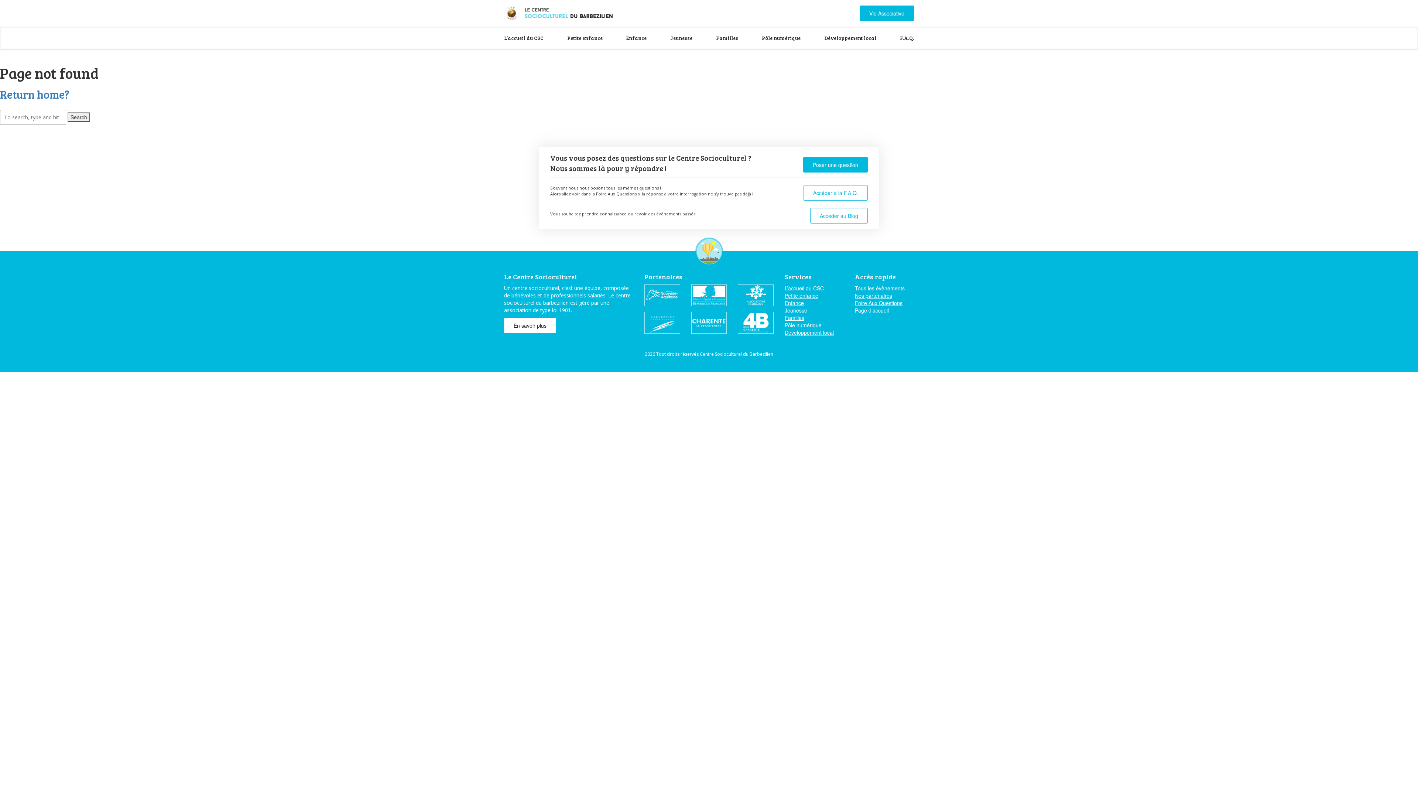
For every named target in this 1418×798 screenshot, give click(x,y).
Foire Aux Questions (878, 303)
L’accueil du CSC (524, 37)
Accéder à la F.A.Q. (835, 193)
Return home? (34, 94)
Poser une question (835, 164)
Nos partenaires (873, 295)
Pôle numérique (781, 37)
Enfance (636, 37)
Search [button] (79, 117)
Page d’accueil (872, 310)
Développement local (850, 37)
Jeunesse (681, 37)
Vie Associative (886, 13)
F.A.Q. (907, 37)
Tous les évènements (880, 288)
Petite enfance (585, 37)
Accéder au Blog (839, 215)
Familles (727, 37)
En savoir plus (530, 325)
